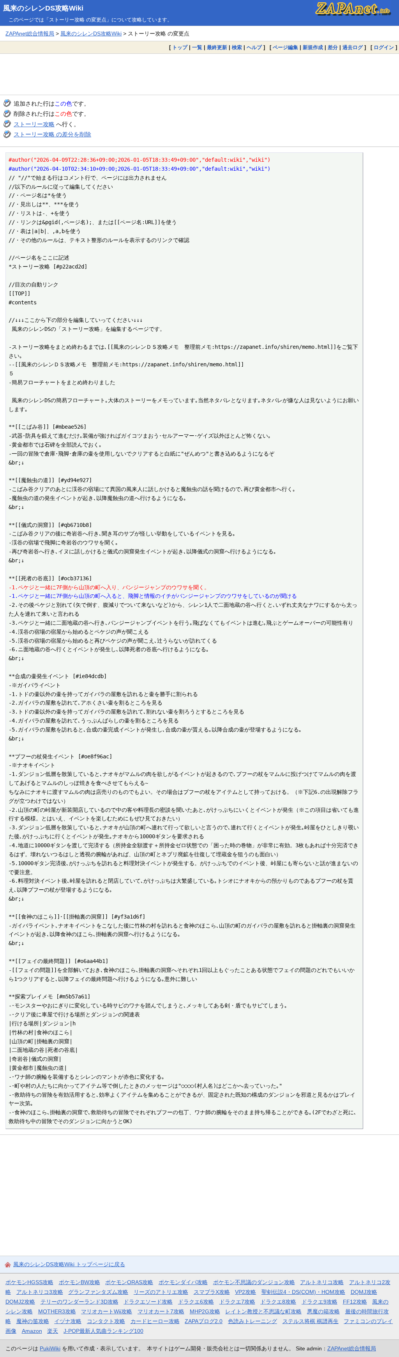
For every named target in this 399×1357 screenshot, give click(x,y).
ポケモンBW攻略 (79, 1282)
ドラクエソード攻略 (148, 1302)
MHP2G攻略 (205, 1311)
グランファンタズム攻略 (98, 1292)
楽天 (52, 1331)
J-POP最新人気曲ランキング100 (103, 1331)
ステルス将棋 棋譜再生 (310, 1321)
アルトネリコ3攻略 (39, 1292)
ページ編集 (285, 47)
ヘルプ (254, 47)
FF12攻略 (355, 1302)
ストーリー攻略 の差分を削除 (52, 134)
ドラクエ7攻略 (237, 1302)
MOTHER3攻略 (57, 1311)
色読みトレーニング (252, 1321)
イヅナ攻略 (67, 1321)
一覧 (197, 47)
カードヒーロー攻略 (155, 1321)
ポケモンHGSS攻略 (29, 1282)
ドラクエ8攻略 (278, 1302)
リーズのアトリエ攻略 (161, 1292)
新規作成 (313, 47)
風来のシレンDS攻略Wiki (43, 8)
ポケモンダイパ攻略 (183, 1282)
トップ (179, 47)
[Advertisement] (199, 74)
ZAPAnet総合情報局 (29, 33)
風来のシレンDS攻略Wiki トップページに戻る (69, 1264)
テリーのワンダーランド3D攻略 (79, 1302)
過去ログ (353, 47)
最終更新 (217, 47)
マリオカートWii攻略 (106, 1311)
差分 (333, 47)
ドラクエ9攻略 (319, 1302)
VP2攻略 (245, 1292)
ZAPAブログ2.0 (203, 1321)
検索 (237, 47)
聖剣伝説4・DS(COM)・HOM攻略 (303, 1292)
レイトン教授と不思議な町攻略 (263, 1311)
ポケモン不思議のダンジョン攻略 (254, 1282)
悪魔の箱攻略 (323, 1311)
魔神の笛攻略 (32, 1321)
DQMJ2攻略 (20, 1302)
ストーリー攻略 (34, 124)
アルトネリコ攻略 (322, 1282)
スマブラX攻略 (212, 1292)
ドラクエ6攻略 (196, 1302)
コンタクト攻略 (106, 1321)
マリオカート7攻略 (161, 1311)
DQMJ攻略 (364, 1292)
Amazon (32, 1331)
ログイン (384, 47)
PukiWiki (50, 1348)
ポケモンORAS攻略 (129, 1282)
